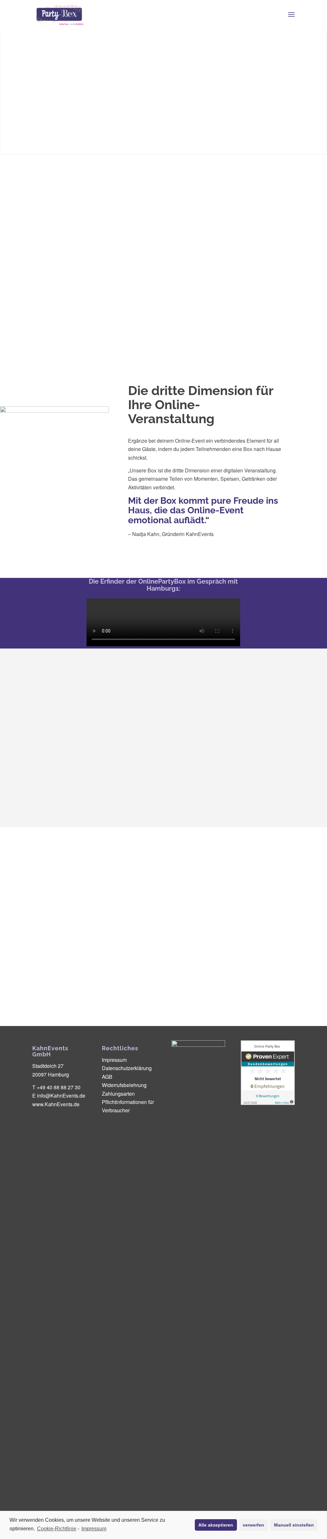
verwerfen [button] (253, 1524)
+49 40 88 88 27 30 (58, 1087)
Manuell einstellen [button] (294, 1524)
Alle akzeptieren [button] (215, 1524)
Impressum (93, 1528)
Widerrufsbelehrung (124, 1085)
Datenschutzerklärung (127, 1068)
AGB (107, 1076)
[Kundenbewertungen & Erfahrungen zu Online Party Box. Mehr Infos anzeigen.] (267, 1103)
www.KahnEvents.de (56, 1104)
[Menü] (291, 14)
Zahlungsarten (118, 1093)
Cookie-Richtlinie (56, 1528)
